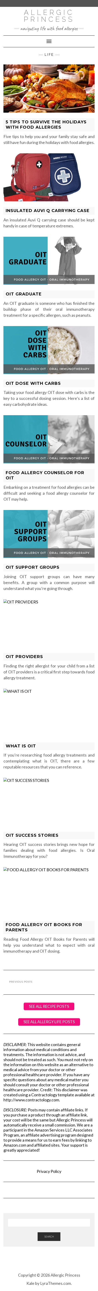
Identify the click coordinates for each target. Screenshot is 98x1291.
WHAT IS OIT (21, 746)
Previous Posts (20, 981)
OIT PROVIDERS (24, 656)
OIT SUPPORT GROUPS (32, 567)
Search (49, 1236)
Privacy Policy (49, 1171)
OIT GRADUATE (24, 294)
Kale (30, 1283)
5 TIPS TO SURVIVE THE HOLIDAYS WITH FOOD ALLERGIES (46, 125)
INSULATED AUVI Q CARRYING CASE (48, 210)
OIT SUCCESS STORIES (32, 835)
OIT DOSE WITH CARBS (33, 383)
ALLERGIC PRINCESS (49, 15)
